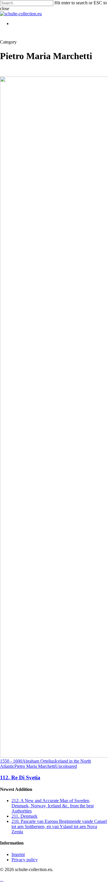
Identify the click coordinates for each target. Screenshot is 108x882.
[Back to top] (1, 879)
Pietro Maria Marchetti (34, 766)
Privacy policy (25, 859)
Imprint (18, 854)
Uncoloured (66, 766)
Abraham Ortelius (38, 761)
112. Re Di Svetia (20, 777)
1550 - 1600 (11, 761)
